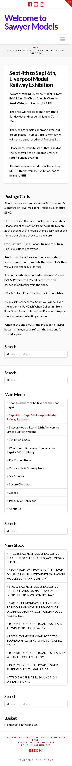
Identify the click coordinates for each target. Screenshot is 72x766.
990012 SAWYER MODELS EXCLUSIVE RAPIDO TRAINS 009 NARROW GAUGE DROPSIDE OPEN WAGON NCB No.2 (32, 591)
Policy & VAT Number (22, 500)
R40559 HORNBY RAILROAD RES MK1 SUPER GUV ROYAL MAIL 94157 (32, 667)
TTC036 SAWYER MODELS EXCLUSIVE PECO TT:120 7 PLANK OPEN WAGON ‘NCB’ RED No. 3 (35, 558)
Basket (13, 492)
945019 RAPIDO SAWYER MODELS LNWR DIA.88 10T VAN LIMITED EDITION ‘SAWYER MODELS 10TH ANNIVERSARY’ (36, 574)
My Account (16, 476)
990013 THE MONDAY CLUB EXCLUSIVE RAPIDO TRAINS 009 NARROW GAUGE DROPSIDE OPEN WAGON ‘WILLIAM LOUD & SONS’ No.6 (35, 609)
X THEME (47, 760)
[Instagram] (42, 4)
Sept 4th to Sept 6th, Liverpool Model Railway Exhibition (36, 51)
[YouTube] (36, 4)
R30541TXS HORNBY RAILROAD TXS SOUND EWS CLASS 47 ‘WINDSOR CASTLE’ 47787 (35, 640)
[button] (62, 39)
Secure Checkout (20, 484)
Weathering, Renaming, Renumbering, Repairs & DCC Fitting (31, 450)
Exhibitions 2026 (19, 439)
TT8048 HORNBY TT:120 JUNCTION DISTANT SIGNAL (32, 679)
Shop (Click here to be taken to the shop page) (33, 405)
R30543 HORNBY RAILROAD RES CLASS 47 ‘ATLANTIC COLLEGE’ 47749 (36, 655)
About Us (15, 508)
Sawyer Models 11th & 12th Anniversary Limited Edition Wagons (33, 429)
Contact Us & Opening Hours (27, 468)
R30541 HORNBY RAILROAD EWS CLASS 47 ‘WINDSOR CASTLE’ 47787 (34, 626)
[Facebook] (30, 4)
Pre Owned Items (20, 460)
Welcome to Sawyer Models (31, 22)
